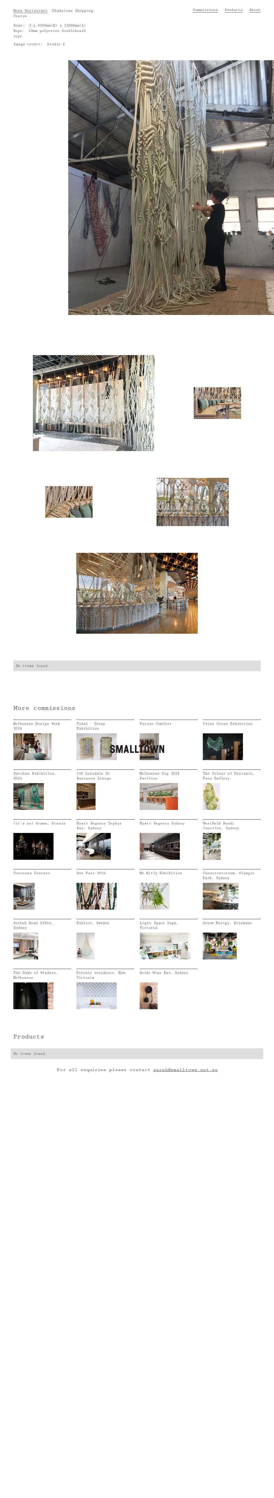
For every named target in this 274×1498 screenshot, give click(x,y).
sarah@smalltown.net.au (185, 1069)
